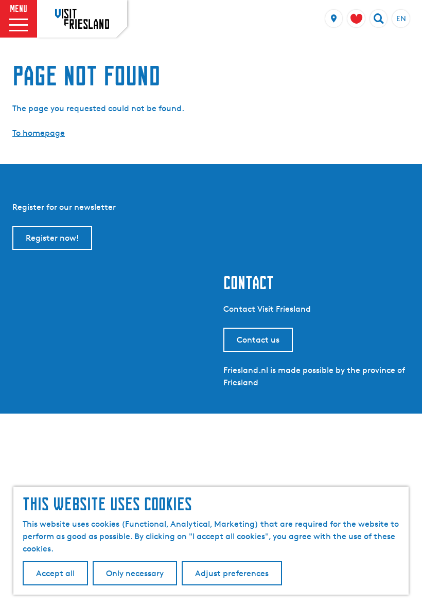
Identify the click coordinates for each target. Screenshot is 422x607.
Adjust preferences (232, 573)
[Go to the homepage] (82, 18)
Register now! (52, 238)
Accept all (55, 573)
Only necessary (135, 573)
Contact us (258, 340)
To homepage (38, 133)
